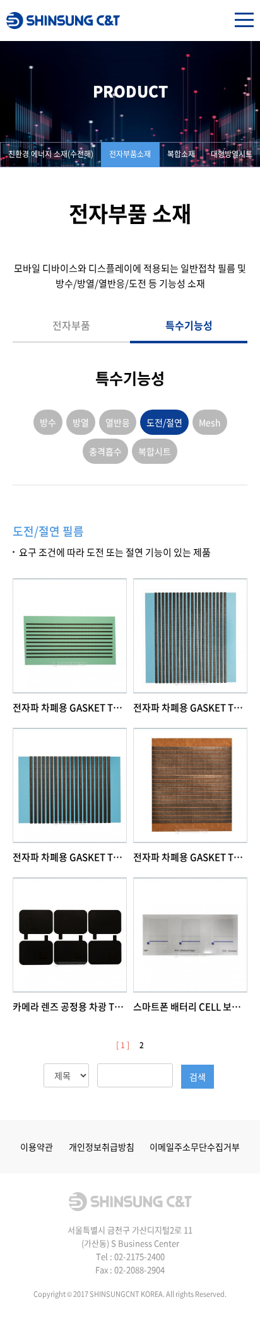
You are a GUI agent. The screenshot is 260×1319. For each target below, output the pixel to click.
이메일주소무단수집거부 (195, 1146)
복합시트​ (154, 451)
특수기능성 (189, 325)
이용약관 (36, 1146)
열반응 (117, 422)
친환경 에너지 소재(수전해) (50, 154)
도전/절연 (164, 422)
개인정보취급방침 (101, 1146)
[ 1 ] (122, 1045)
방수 (48, 422)
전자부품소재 (130, 154)
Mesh (210, 422)
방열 (81, 422)
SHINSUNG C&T (63, 20)
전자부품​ (71, 325)
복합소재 (181, 154)
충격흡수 (105, 451)
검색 (197, 1076)
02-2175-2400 (139, 1256)
